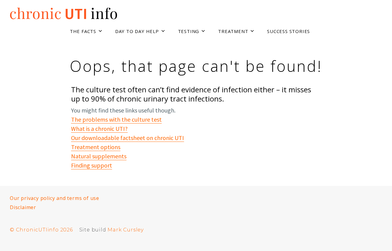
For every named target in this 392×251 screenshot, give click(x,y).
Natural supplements (98, 156)
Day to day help (137, 31)
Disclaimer (23, 207)
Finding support (91, 165)
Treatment (233, 31)
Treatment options (95, 147)
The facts (83, 31)
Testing (188, 31)
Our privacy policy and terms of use (54, 198)
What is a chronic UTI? (99, 128)
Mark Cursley (125, 230)
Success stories (288, 31)
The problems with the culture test (116, 119)
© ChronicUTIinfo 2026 (41, 230)
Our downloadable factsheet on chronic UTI (127, 138)
